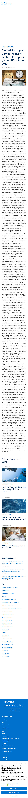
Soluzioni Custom (6, 759)
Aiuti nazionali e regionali (8, 593)
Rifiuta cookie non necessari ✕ (19, 763)
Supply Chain (5, 757)
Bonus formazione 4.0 (7, 605)
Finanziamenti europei (7, 626)
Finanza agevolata (7, 47)
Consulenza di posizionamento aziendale (12, 608)
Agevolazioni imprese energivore (10, 587)
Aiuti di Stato (5, 590)
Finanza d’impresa (7, 623)
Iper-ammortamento (7, 641)
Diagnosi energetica (7, 611)
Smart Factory (5, 754)
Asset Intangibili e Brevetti (9, 599)
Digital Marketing (6, 741)
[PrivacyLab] (9, 785)
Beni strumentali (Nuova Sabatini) (10, 602)
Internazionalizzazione (7, 638)
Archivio (4, 596)
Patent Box (5, 650)
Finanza (3, 733)
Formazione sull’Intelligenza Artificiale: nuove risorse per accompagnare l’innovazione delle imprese (12, 563)
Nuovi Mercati (5, 736)
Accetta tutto (14, 788)
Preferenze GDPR (14, 795)
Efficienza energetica (7, 617)
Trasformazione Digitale (7, 746)
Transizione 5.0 (6, 656)
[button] (26, 3)
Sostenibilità (5, 653)
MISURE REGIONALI (7, 647)
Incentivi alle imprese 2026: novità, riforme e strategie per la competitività (14, 489)
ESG (3, 731)
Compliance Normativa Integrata (9, 748)
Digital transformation (7, 614)
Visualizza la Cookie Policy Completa (9, 783)
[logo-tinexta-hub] (6, 3)
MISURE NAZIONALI (7, 644)
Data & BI (4, 743)
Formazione (5, 629)
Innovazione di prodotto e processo (10, 738)
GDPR (4, 632)
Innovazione (5, 635)
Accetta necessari (14, 792)
